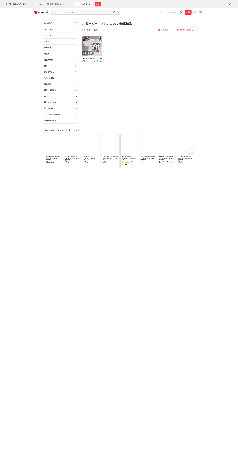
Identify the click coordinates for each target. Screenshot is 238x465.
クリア (74, 23)
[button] (64, 12)
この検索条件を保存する (185, 30)
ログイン (162, 12)
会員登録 (172, 12)
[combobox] (85, 12)
